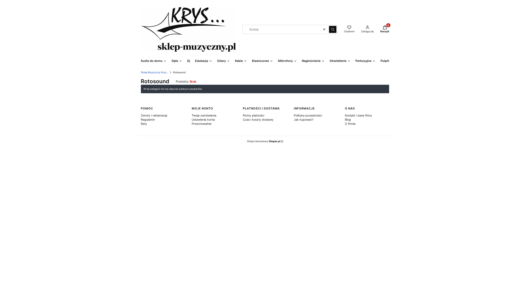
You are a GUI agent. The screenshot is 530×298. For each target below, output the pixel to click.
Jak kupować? (303, 119)
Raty (144, 123)
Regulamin (148, 119)
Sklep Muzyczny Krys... (154, 72)
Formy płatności (253, 115)
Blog (348, 119)
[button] (332, 29)
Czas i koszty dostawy (258, 119)
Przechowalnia (201, 123)
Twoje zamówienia (204, 115)
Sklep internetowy (263, 141)
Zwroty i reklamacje (154, 115)
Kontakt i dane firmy (358, 115)
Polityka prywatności (308, 115)
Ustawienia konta (203, 119)
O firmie (350, 123)
